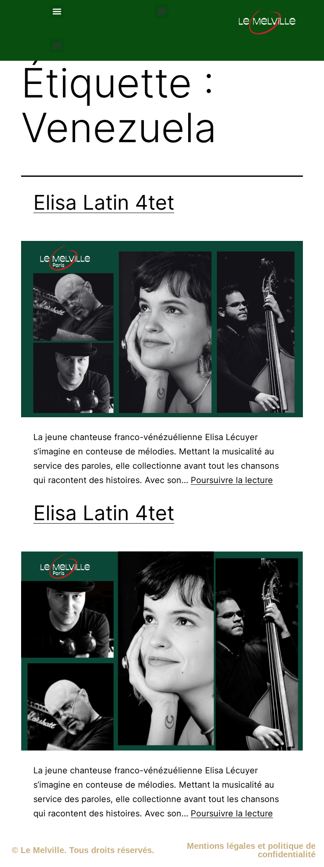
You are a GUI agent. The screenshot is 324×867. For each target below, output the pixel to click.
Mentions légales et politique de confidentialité (251, 850)
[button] (57, 11)
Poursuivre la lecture (232, 480)
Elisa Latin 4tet (103, 202)
